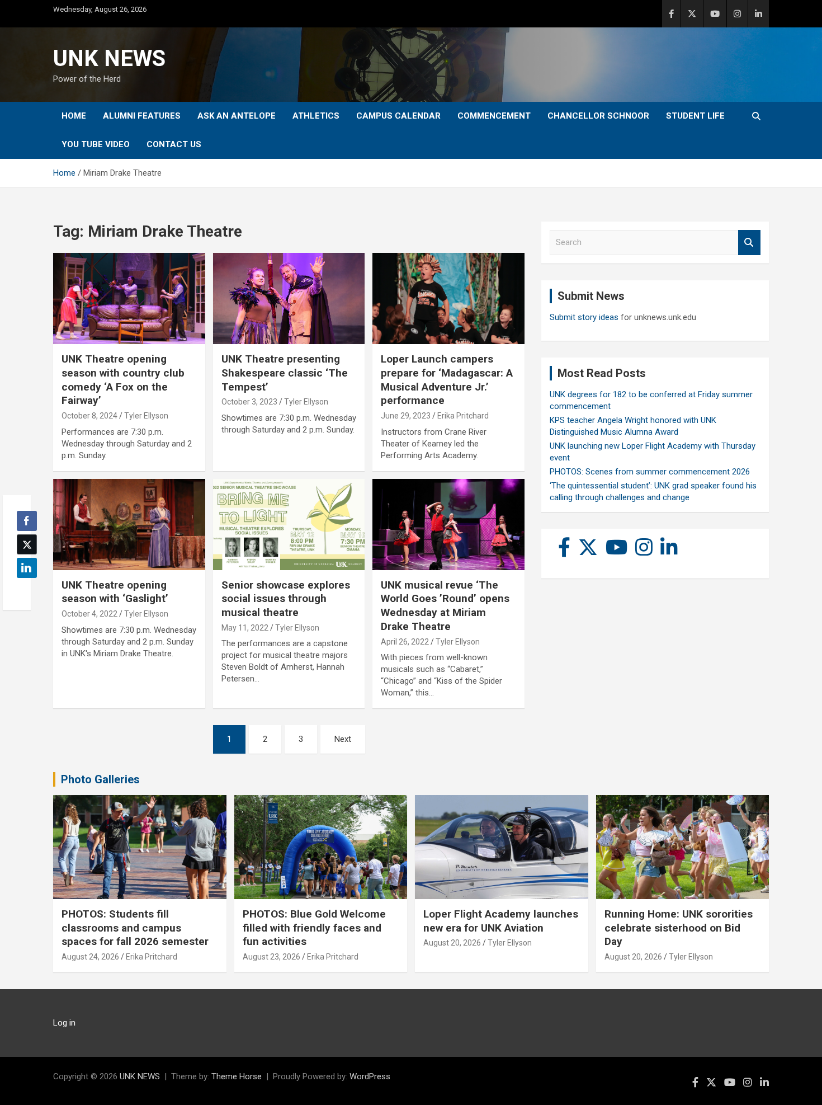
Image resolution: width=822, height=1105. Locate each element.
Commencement (494, 116)
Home (74, 116)
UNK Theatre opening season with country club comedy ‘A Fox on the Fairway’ (123, 379)
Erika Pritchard (463, 415)
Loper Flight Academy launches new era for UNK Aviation (500, 920)
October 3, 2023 (249, 401)
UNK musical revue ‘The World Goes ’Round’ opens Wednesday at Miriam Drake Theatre (445, 606)
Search (749, 242)
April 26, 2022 (405, 641)
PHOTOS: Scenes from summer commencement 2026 (650, 472)
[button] (23, 589)
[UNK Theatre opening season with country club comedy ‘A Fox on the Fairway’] (129, 299)
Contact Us (174, 144)
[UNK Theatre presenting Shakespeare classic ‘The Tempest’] (288, 299)
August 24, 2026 (90, 956)
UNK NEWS (109, 58)
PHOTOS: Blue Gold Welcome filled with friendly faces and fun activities (314, 927)
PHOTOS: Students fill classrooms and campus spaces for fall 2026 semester (135, 927)
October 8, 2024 (89, 415)
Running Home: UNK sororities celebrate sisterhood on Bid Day (678, 927)
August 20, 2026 (452, 942)
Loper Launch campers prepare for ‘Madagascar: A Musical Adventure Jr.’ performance (447, 379)
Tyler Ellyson (146, 415)
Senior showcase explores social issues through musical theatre (285, 599)
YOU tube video (96, 144)
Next (342, 739)
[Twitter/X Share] (27, 544)
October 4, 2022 (89, 613)
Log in (64, 1023)
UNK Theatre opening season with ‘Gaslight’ (115, 592)
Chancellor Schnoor (598, 116)
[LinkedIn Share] (27, 568)
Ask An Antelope (236, 116)
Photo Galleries (100, 779)
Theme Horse (236, 1076)
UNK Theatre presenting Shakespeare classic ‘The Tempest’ (284, 372)
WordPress (369, 1076)
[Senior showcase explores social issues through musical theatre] (288, 524)
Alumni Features (142, 116)
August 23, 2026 (271, 956)
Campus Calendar (398, 116)
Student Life (695, 116)
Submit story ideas (584, 317)
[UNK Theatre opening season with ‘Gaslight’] (129, 524)
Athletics (315, 116)
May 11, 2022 (244, 627)
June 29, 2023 (406, 415)
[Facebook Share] (27, 521)
